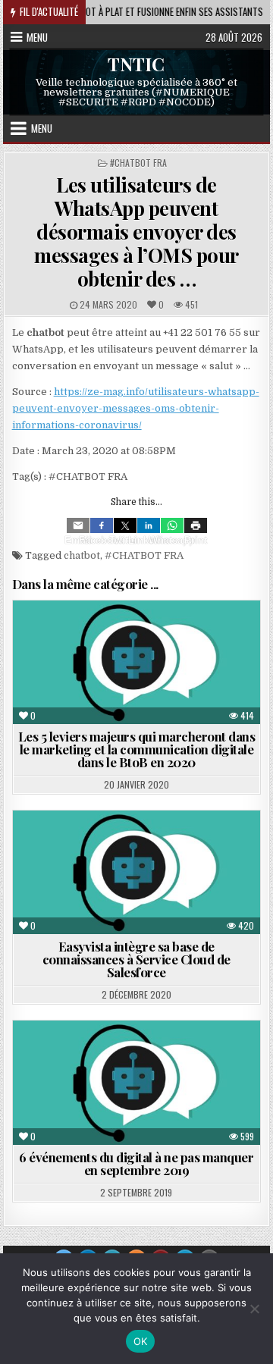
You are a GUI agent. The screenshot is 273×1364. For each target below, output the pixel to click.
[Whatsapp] (172, 525)
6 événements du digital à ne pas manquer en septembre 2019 (136, 1163)
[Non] (254, 1308)
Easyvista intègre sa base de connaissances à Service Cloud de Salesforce (136, 959)
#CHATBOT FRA (138, 162)
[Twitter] (125, 525)
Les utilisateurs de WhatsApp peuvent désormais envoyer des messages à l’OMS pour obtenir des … (136, 232)
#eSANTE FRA (213, 1057)
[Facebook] (101, 525)
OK (140, 1341)
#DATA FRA (94, 1073)
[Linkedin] (148, 525)
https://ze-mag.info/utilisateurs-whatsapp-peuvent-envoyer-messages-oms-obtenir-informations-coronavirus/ (135, 408)
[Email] (78, 525)
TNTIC (136, 64)
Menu (37, 37)
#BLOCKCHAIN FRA (177, 1073)
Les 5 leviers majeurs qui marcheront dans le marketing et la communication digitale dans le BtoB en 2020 (137, 749)
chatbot (82, 555)
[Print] (195, 525)
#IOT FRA (145, 1057)
